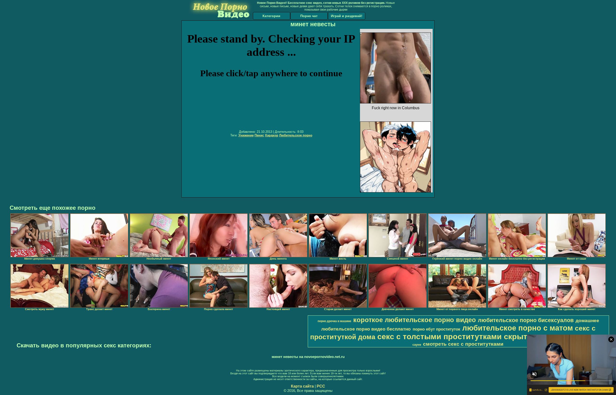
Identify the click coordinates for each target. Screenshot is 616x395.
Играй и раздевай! (346, 16)
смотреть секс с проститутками (463, 344)
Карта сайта (302, 386)
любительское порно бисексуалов (526, 320)
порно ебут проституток (436, 329)
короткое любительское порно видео (414, 320)
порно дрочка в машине (334, 321)
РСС (321, 386)
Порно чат (309, 16)
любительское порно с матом (517, 328)
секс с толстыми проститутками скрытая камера (471, 336)
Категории (271, 16)
